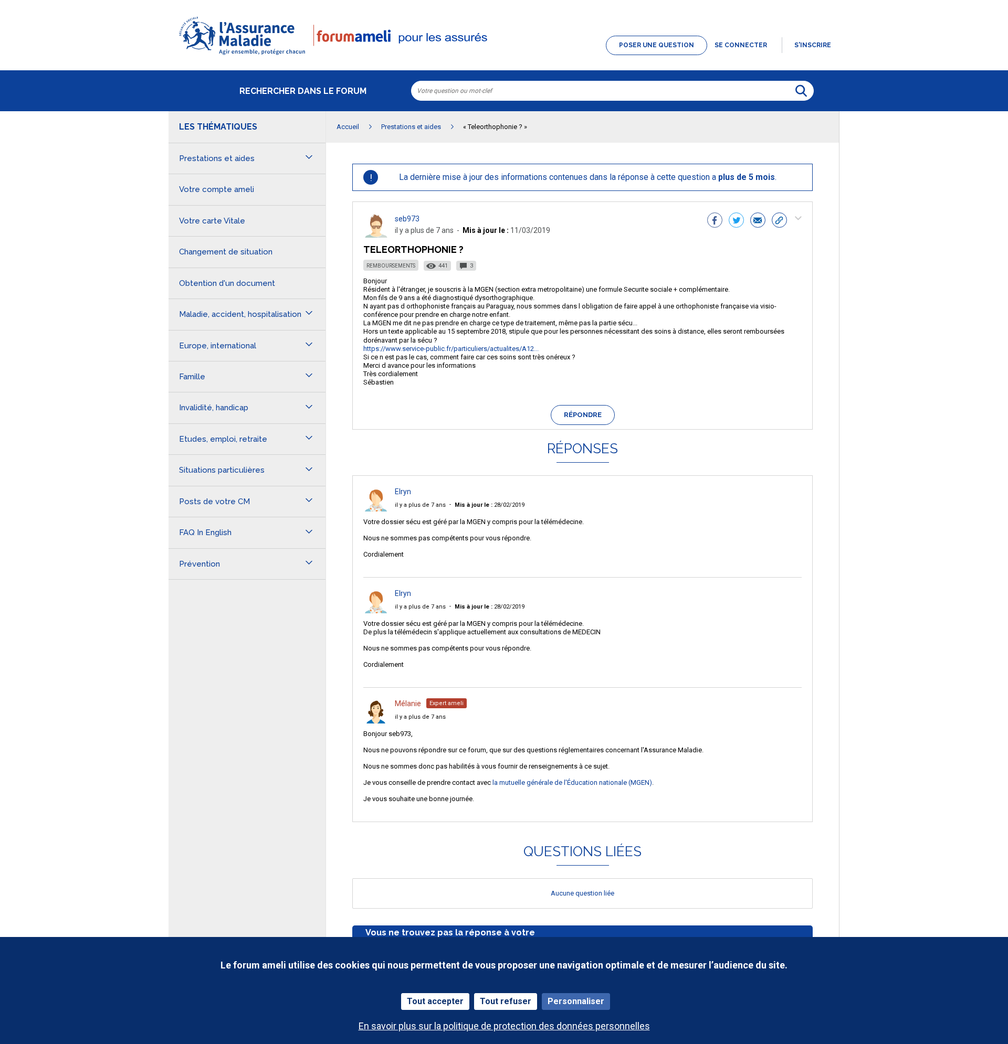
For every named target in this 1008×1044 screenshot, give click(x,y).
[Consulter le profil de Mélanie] (375, 721)
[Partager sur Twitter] (736, 221)
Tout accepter (435, 1001)
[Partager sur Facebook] (714, 221)
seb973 (407, 219)
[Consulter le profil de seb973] (375, 235)
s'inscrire (812, 45)
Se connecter (741, 45)
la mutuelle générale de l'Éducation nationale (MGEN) (572, 782)
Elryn (403, 491)
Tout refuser (505, 1001)
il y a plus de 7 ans (420, 505)
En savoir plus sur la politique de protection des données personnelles (504, 1025)
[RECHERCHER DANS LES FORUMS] (801, 91)
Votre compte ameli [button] (216, 189)
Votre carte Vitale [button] (212, 221)
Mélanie (408, 703)
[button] (504, 55)
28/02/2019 (489, 505)
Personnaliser (576, 1001)
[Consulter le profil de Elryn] (375, 509)
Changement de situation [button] (225, 252)
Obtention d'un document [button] (227, 283)
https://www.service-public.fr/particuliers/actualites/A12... (451, 349)
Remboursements (390, 266)
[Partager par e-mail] (757, 221)
